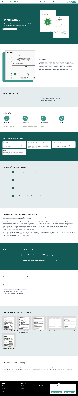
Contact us (22, 386)
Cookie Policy (54, 389)
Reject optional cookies (70, 392)
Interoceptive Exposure (39, 330)
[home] (10, 2)
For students (4, 388)
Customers (22, 388)
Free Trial (74, 1)
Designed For (60, 1)
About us (22, 385)
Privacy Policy (27, 395)
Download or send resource (9, 28)
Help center (41, 385)
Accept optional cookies (56, 392)
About (50, 1)
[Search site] (66, 2)
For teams (3, 389)
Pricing (54, 1)
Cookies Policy (32, 395)
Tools (41, 1)
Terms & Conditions (20, 395)
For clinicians (4, 386)
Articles (45, 1)
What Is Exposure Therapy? (9, 330)
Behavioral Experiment (54, 330)
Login (69, 1)
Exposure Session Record (69, 330)
